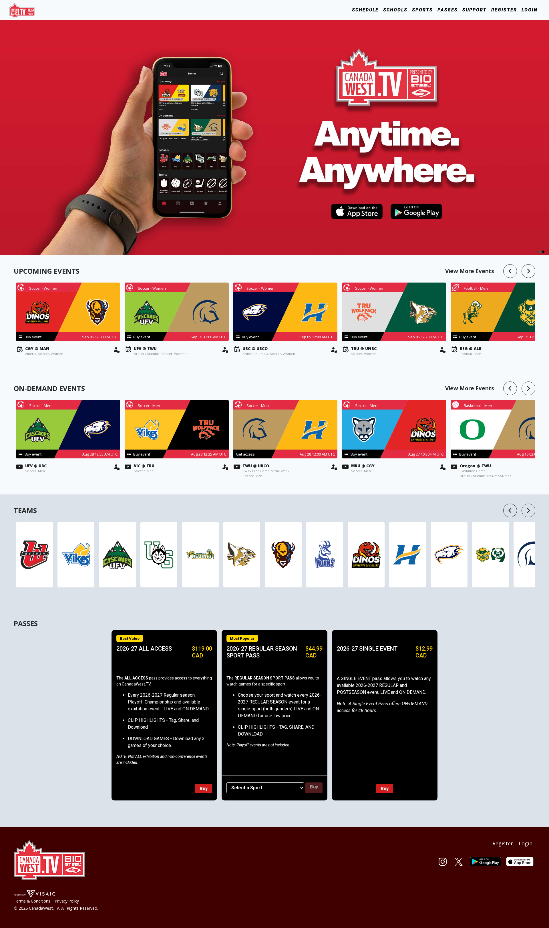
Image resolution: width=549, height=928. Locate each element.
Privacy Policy (67, 901)
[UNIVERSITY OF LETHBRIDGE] (324, 554)
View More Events (469, 271)
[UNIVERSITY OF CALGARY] (366, 554)
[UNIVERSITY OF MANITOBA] (283, 554)
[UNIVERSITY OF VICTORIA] (75, 554)
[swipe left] (510, 271)
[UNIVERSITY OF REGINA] (200, 554)
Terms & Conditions (32, 901)
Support (474, 10)
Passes (447, 10)
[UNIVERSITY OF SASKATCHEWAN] (158, 554)
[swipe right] (528, 271)
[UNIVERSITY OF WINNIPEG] (34, 554)
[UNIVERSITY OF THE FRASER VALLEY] (117, 554)
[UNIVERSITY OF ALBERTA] (490, 554)
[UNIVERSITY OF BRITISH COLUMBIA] (449, 554)
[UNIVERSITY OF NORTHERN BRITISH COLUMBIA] (241, 554)
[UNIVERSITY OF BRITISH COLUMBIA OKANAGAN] (407, 554)
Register (504, 10)
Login (530, 10)
